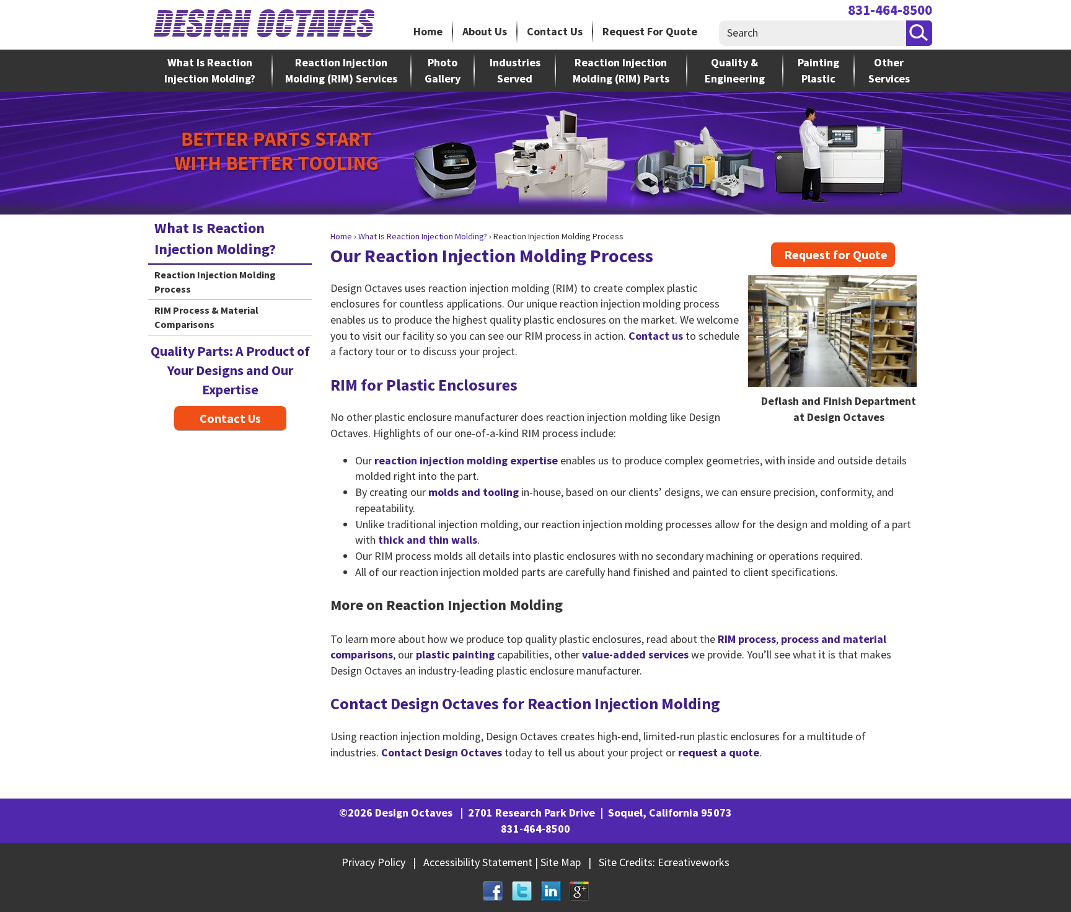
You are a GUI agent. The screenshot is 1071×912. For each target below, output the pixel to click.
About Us (484, 31)
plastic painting (455, 654)
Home (428, 31)
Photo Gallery (443, 70)
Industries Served (515, 70)
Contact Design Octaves (441, 752)
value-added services (635, 654)
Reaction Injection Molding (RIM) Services (341, 70)
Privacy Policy (373, 862)
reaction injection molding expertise (466, 460)
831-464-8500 (890, 10)
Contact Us (555, 31)
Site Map (560, 862)
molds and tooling (473, 492)
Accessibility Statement (477, 862)
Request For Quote (649, 31)
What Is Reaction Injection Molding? (209, 70)
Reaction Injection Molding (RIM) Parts (621, 70)
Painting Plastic (818, 70)
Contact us (655, 336)
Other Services (889, 70)
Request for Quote (836, 254)
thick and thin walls (427, 540)
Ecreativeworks (693, 862)
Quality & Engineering (735, 70)
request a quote (718, 752)
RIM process (747, 639)
